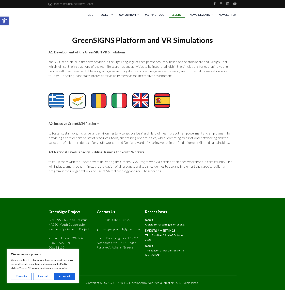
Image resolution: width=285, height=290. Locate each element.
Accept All (64, 276)
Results (175, 14)
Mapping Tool (154, 14)
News (149, 220)
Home (89, 14)
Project (104, 14)
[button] (4, 21)
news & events (200, 14)
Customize (21, 276)
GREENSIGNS (119, 283)
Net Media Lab (157, 283)
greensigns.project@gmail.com (73, 3)
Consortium (127, 14)
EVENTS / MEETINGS (160, 230)
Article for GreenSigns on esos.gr (165, 224)
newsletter (227, 14)
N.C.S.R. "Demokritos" (185, 283)
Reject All (43, 276)
